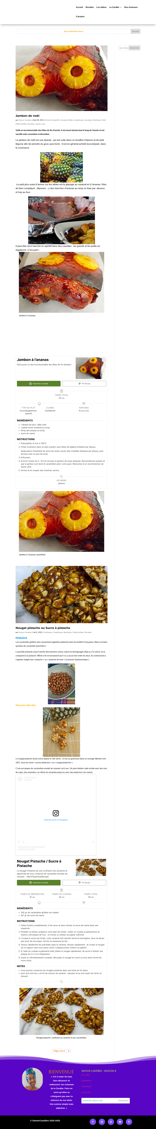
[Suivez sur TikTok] (111, 1122)
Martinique (97, 120)
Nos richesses (131, 7)
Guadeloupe (78, 120)
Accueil (79, 7)
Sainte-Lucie (40, 124)
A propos (80, 16)
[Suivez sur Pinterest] (129, 1122)
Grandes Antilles (66, 120)
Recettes (90, 7)
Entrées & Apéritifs (52, 120)
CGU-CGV (86, 1092)
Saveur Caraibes (25, 120)
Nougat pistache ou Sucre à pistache (43, 628)
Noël (104, 120)
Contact (86, 1086)
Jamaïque (88, 120)
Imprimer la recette (40, 384)
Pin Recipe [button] (85, 384)
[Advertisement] (61, 337)
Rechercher (134, 48)
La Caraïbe (114, 7)
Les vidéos (101, 7)
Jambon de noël (27, 115)
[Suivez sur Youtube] (120, 1122)
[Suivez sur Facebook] (93, 1122)
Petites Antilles (21, 124)
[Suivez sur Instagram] (102, 1122)
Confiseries (47, 632)
